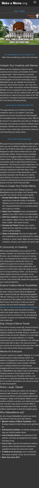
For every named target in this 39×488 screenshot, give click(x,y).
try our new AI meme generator (19, 139)
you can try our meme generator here (19, 105)
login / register (19, 11)
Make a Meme (14, 3)
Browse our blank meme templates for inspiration (18, 307)
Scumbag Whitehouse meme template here (20, 54)
